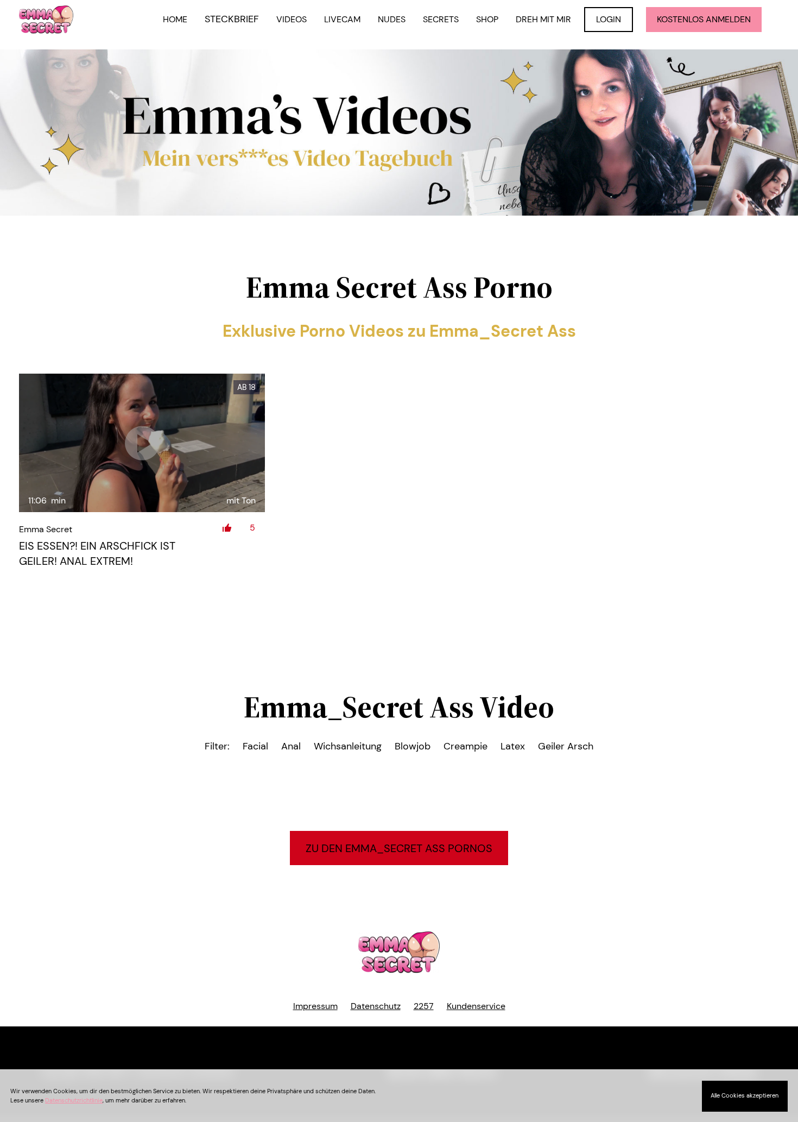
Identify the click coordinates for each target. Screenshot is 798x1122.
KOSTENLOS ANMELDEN (704, 19)
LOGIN (608, 19)
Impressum (315, 1006)
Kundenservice (476, 1006)
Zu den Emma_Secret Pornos (399, 848)
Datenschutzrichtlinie (74, 1100)
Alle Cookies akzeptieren (744, 1095)
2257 (424, 1006)
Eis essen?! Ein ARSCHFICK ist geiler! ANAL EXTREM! (97, 553)
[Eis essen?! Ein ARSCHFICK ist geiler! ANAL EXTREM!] (142, 443)
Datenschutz (376, 1006)
